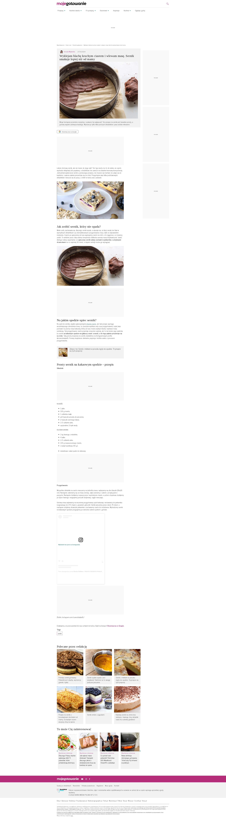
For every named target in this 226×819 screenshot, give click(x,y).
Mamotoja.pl (113, 801)
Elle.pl (59, 801)
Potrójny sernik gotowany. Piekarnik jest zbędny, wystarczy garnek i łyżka (70, 680)
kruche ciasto (91, 324)
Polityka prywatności (88, 785)
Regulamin (100, 785)
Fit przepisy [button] (90, 10)
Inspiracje (116, 10)
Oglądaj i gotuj (140, 10)
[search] (167, 4)
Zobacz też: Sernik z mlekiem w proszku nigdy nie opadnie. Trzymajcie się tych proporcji (95, 349)
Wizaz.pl (130, 801)
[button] (57, 751)
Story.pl (144, 801)
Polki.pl (120, 801)
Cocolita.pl (137, 801)
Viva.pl (125, 801)
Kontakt (116, 785)
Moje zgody (108, 785)
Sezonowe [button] (104, 10)
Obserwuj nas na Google (69, 132)
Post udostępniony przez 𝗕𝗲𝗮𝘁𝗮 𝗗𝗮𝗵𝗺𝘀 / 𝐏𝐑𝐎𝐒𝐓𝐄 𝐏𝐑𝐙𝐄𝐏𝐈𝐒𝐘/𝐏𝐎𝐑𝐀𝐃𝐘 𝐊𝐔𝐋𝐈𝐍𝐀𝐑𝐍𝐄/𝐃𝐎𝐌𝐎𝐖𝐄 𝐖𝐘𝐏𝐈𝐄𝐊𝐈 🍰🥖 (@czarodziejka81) (98, 571)
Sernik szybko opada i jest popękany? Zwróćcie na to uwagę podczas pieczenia (98, 680)
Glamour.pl (64, 801)
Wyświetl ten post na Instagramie (69, 544)
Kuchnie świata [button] (75, 10)
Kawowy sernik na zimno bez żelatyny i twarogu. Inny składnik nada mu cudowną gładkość (127, 717)
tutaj (72, 815)
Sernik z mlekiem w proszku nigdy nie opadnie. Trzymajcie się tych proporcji (127, 680)
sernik (60, 633)
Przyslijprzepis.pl (81, 801)
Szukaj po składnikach (64, 785)
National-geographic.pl (95, 801)
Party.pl (105, 801)
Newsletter (76, 785)
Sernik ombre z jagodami (95, 715)
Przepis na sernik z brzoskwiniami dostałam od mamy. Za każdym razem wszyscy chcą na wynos (68, 718)
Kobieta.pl (72, 801)
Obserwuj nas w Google (115, 626)
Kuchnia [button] (126, 10)
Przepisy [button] (61, 10)
